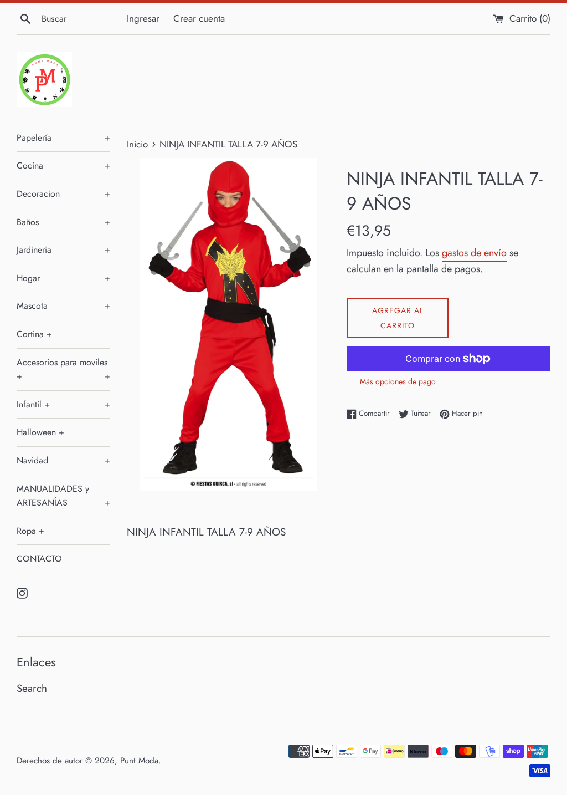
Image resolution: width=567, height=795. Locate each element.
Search (32, 688)
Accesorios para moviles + (63, 369)
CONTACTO (39, 558)
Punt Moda (139, 761)
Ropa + (30, 530)
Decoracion (63, 193)
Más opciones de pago (398, 381)
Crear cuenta (199, 18)
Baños (63, 222)
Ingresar (143, 18)
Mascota (63, 305)
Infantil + (63, 404)
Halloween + (40, 432)
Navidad (63, 460)
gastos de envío (474, 253)
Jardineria (63, 249)
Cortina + (34, 334)
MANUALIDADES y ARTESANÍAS (63, 495)
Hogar (63, 278)
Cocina (63, 165)
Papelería (63, 137)
